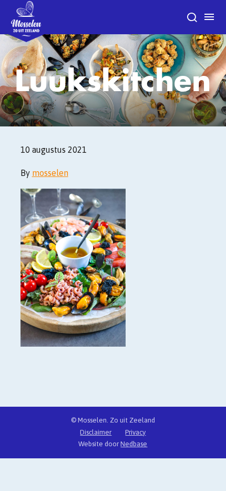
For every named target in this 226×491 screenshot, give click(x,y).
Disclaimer (95, 432)
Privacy (135, 432)
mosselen (50, 173)
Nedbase (133, 444)
